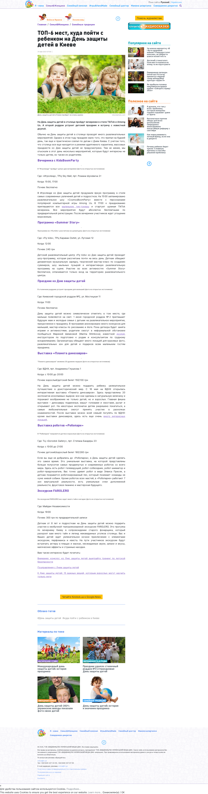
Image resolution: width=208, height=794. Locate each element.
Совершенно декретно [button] (166, 5)
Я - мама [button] (39, 5)
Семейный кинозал (89, 731)
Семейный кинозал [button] (77, 5)
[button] (181, 5)
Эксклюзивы (78, 19)
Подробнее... (74, 788)
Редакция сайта (43, 775)
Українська (176, 2)
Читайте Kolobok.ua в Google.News (81, 596)
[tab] (149, 163)
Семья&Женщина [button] (55, 5)
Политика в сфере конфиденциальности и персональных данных (62, 769)
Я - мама (54, 731)
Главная (41, 24)
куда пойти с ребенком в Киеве (81, 618)
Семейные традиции (83, 24)
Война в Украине (54, 19)
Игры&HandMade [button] (98, 5)
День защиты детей (50, 618)
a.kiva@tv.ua (42, 761)
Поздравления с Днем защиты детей (58, 567)
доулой (121, 333)
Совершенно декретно (61, 735)
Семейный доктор (127, 731)
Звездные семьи (47, 700)
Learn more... (95, 792)
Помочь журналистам (149, 18)
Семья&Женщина (59, 24)
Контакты (41, 778)
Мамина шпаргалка (147, 731)
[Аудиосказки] (149, 26)
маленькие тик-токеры (75, 206)
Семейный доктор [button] (119, 5)
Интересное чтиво (48, 661)
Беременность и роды (95, 661)
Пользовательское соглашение (49, 772)
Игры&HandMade (108, 731)
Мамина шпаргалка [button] (141, 5)
